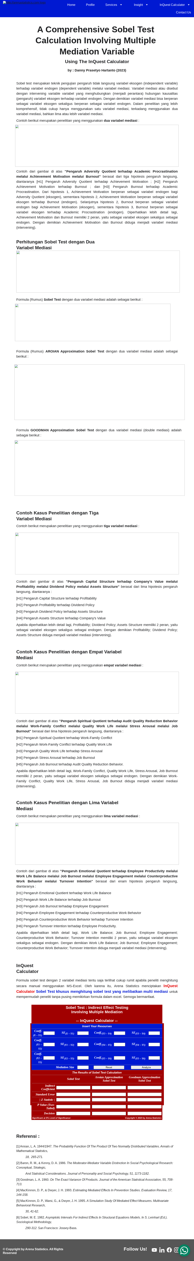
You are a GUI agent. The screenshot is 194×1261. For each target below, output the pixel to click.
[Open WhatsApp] (184, 1250)
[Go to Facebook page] (169, 1249)
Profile (90, 4)
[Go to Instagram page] (176, 1249)
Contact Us (183, 12)
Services (111, 4)
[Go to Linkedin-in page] (161, 1249)
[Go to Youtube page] (154, 1249)
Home (71, 4)
